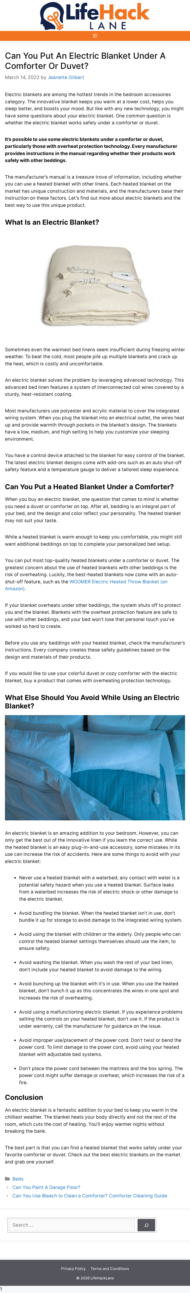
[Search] (146, 1225)
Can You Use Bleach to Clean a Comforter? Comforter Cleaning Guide (89, 1196)
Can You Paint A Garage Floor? (46, 1187)
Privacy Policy (73, 1268)
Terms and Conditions (110, 1268)
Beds (18, 1179)
